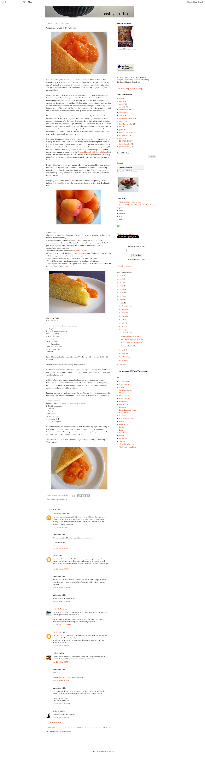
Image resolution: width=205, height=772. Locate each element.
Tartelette (122, 441)
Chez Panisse (123, 393)
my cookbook (123, 135)
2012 (121, 289)
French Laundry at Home (127, 410)
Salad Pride (123, 433)
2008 (121, 303)
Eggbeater (122, 407)
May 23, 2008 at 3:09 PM (61, 548)
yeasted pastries (124, 146)
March (124, 353)
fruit (65, 499)
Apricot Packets (126, 332)
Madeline (56, 653)
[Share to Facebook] (86, 495)
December (125, 306)
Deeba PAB (57, 711)
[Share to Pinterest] (88, 495)
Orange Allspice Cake (128, 346)
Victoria (55, 555)
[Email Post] (73, 496)
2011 (121, 292)
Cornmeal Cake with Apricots (131, 336)
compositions (60, 499)
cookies (121, 115)
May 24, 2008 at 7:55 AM (61, 601)
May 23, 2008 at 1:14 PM (61, 527)
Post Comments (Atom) (63, 731)
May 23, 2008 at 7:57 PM (61, 569)
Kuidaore (122, 421)
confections (123, 112)
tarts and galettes (124, 144)
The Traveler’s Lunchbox (127, 447)
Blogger (111, 751)
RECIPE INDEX (125, 141)
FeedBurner (141, 259)
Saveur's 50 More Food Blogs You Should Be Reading (137, 205)
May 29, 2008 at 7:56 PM (61, 718)
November (125, 309)
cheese (121, 104)
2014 (121, 282)
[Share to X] (83, 495)
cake (53, 499)
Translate (134, 171)
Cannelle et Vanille (125, 390)
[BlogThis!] (80, 495)
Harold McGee (124, 413)
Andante (122, 387)
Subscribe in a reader (125, 266)
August (124, 319)
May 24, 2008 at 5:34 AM (61, 587)
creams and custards (125, 118)
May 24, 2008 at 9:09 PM (61, 680)
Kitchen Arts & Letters (126, 418)
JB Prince (122, 416)
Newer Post (51, 727)
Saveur (121, 435)
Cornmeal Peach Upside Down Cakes (91, 152)
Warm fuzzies (57, 632)
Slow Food (123, 438)
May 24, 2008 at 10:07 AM (62, 625)
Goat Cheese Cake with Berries (131, 342)
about (121, 98)
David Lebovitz (124, 398)
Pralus (121, 430)
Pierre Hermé (123, 424)
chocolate (122, 107)
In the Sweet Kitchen (73, 121)
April (124, 350)
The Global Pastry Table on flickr (130, 202)
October (124, 313)
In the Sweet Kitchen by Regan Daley (71, 403)
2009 (121, 299)
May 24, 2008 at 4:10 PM (61, 646)
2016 (121, 275)
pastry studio (57, 609)
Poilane (121, 427)
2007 (121, 364)
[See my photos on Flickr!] (121, 228)
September (125, 316)
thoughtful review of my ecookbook (129, 79)
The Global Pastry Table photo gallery (129, 88)
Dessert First (123, 404)
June (123, 326)
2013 (121, 286)
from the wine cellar (125, 124)
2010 (121, 296)
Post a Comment (55, 722)
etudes (121, 121)
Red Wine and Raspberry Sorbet (132, 339)
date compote (66, 266)
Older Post (107, 727)
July (123, 323)
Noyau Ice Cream (79, 250)
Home (79, 727)
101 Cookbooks (124, 381)
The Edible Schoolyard (126, 444)
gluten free (122, 129)
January (124, 360)
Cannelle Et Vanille (59, 513)
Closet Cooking (124, 396)
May (123, 330)
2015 (121, 279)
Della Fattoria (123, 401)
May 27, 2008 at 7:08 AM (61, 704)
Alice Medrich (124, 384)
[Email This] (78, 495)
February (125, 357)
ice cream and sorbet (126, 132)
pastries (121, 138)
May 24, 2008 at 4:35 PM (61, 662)
